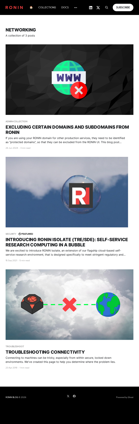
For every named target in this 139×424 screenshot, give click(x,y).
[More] (75, 7)
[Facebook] (74, 396)
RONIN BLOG (12, 397)
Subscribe (123, 7)
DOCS (65, 7)
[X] (68, 396)
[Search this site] (106, 7)
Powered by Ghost (124, 397)
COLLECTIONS (47, 7)
